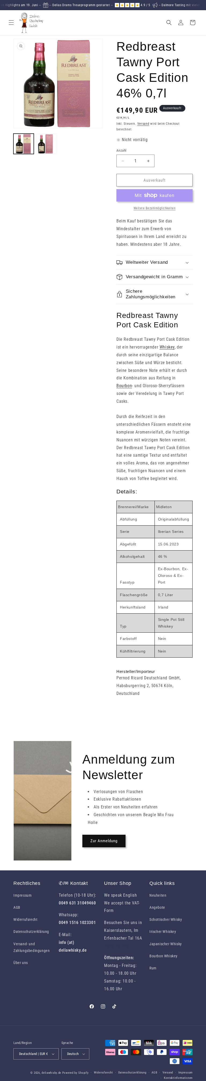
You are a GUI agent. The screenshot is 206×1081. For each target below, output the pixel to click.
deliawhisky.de (51, 1073)
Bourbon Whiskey (163, 956)
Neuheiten (157, 895)
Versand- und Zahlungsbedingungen (31, 947)
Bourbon (124, 385)
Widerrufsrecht (25, 919)
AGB (16, 907)
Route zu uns (116, 945)
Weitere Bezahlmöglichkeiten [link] (155, 208)
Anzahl (121, 150)
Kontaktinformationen (178, 1078)
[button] (11, 22)
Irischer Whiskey (162, 931)
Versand (143, 124)
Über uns (20, 963)
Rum (153, 968)
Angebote (157, 907)
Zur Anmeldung (103, 840)
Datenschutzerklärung (31, 931)
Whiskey (167, 347)
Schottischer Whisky (165, 919)
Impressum (22, 895)
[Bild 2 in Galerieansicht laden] (46, 144)
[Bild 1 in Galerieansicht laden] (23, 144)
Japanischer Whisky (165, 944)
